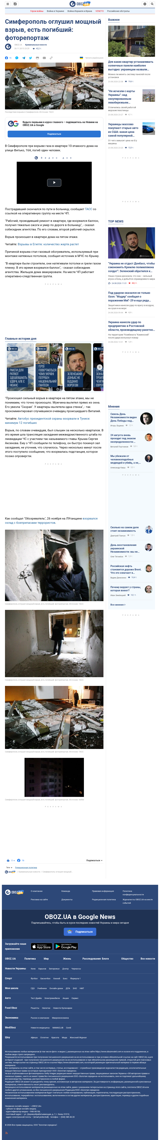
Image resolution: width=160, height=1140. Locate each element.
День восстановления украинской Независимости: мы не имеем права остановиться (124, 549)
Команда (65, 891)
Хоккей (56, 978)
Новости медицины (40, 1028)
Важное (114, 20)
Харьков (42, 969)
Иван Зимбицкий (118, 595)
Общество (127, 958)
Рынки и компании (40, 1018)
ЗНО (75, 988)
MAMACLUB (57, 1028)
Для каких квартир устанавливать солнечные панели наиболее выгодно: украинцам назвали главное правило (130, 65)
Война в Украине (55, 11)
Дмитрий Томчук (117, 536)
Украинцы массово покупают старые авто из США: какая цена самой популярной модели (123, 130)
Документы (66, 899)
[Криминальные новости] (10, 873)
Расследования (91, 958)
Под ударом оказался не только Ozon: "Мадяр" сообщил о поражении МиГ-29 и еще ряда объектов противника (129, 296)
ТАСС (88, 209)
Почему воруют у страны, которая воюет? (125, 589)
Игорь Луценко (117, 426)
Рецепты (35, 1008)
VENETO (99, 11)
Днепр (65, 969)
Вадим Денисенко (118, 578)
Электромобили (52, 998)
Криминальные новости (36, 45)
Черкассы (76, 969)
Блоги (105, 958)
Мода (64, 1037)
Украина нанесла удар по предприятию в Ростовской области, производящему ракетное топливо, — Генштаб (131, 326)
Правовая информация (103, 891)
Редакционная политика (26, 868)
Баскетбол (45, 978)
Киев (33, 969)
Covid (68, 1028)
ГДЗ (33, 988)
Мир (46, 958)
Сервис (75, 998)
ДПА (68, 988)
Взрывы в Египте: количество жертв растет (48, 244)
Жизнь (67, 958)
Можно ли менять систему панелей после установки (129, 76)
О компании (36, 891)
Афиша (34, 1037)
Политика (30, 958)
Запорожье (54, 969)
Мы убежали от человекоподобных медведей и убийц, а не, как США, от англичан (124, 460)
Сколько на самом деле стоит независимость (124, 529)
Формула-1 (75, 978)
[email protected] (41, 1117)
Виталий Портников (119, 447)
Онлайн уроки (56, 988)
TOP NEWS (115, 221)
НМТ (82, 988)
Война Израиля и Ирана (80, 11)
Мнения (114, 406)
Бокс (65, 978)
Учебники (42, 988)
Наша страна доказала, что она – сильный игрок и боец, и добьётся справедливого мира (131, 277)
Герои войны (36, 11)
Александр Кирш (117, 468)
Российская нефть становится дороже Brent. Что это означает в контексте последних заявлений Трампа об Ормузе (125, 570)
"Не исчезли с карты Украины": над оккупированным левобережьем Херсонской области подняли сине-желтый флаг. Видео (123, 96)
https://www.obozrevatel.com (108, 1051)
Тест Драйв (36, 998)
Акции (66, 998)
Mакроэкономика (60, 1018)
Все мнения (117, 604)
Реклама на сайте (39, 899)
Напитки (46, 1008)
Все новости (148, 958)
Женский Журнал (78, 1037)
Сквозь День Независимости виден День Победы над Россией (123, 418)
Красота (55, 1037)
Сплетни (44, 1037)
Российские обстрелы (118, 11)
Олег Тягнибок (116, 557)
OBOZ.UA (18, 45)
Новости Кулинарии (62, 1008)
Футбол (34, 978)
